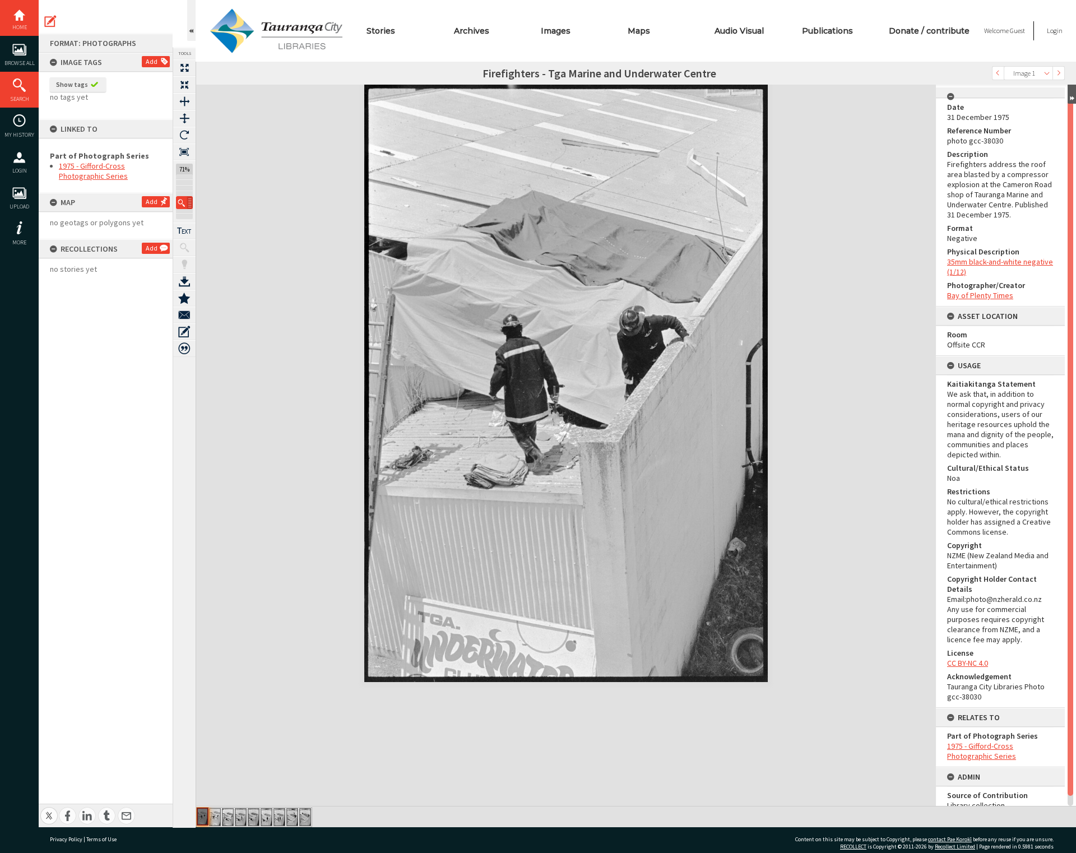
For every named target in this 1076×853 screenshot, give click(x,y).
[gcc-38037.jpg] (292, 817)
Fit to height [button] (184, 118)
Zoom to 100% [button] (184, 151)
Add (151, 61)
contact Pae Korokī (950, 839)
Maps (639, 31)
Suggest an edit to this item (50, 21)
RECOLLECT (853, 846)
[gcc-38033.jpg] (241, 817)
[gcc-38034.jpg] (253, 817)
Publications (827, 31)
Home (19, 27)
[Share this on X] (49, 809)
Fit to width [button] (184, 101)
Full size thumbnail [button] (184, 67)
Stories (381, 31)
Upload (19, 206)
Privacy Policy (66, 839)
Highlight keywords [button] (184, 264)
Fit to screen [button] (184, 84)
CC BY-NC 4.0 (967, 663)
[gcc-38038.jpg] (305, 817)
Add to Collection (184, 298)
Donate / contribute (929, 31)
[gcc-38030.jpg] (202, 817)
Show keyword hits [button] (184, 247)
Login (19, 170)
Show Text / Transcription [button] (184, 230)
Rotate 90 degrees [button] (184, 135)
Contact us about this (184, 315)
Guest (1017, 30)
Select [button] (1046, 73)
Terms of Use (101, 839)
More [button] (19, 242)
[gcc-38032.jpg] (228, 817)
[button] (184, 202)
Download (184, 281)
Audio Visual (739, 31)
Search (19, 99)
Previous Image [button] (998, 73)
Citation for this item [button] (184, 348)
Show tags (72, 84)
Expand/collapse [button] (1072, 94)
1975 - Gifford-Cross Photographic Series (93, 171)
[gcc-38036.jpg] (279, 817)
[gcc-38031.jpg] (215, 817)
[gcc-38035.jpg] (266, 817)
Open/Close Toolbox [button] (191, 20)
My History (19, 134)
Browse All (19, 63)
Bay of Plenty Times (980, 295)
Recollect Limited (955, 846)
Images (556, 31)
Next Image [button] (1058, 73)
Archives (471, 31)
